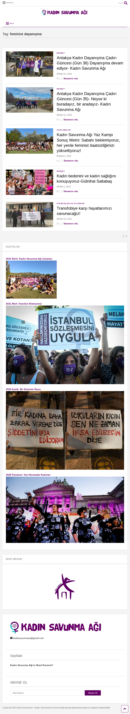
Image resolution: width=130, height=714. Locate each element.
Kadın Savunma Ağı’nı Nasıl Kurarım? (31, 665)
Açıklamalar (64, 130)
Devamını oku (71, 78)
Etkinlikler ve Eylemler (70, 203)
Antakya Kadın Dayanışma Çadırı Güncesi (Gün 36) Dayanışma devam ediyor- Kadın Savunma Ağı (90, 63)
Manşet (61, 53)
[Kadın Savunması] (65, 14)
